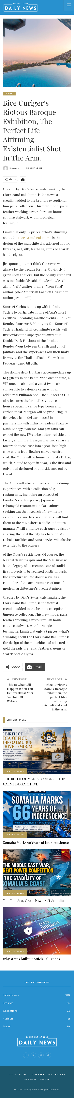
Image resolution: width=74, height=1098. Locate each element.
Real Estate (56, 1074)
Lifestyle (8, 1002)
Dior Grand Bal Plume (35, 237)
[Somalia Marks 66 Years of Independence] (37, 814)
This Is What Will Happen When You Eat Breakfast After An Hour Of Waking (20, 693)
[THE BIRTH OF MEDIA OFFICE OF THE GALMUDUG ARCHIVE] (37, 750)
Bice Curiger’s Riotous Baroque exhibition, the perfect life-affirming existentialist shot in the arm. (54, 697)
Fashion (8, 1018)
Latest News (15, 771)
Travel (9, 94)
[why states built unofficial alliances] (37, 931)
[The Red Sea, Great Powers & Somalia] (37, 872)
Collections (10, 1010)
